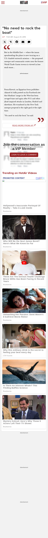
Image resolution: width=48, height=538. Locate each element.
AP (4, 37)
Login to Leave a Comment (24, 155)
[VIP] (44, 3)
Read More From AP (23, 125)
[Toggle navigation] (3, 3)
